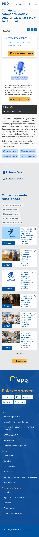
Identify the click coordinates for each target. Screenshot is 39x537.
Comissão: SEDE (29, 151)
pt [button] (25, 4)
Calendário (8, 503)
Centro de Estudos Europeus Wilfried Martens (19, 428)
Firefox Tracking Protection (19, 99)
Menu (18, 4)
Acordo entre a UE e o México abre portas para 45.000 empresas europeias (27, 319)
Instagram (21, 402)
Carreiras (7, 461)
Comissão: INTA (11, 156)
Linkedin (8, 402)
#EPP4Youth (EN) (11, 435)
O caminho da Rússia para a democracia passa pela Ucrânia (26, 300)
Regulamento (9, 482)
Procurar (35, 4)
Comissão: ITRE (10, 151)
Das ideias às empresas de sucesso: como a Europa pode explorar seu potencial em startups (27, 235)
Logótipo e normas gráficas (15, 446)
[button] (35, 109)
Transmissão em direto (13, 513)
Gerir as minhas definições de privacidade (20, 477)
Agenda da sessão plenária (14, 497)
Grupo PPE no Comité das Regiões (17, 422)
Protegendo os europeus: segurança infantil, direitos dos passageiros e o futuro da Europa (27, 279)
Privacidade (8, 471)
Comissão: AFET (29, 156)
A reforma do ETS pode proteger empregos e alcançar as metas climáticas (26, 257)
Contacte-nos (9, 466)
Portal (6, 492)
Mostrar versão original (23, 53)
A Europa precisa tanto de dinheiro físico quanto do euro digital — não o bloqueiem (27, 339)
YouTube (29, 397)
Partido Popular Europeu (14, 416)
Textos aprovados (11, 508)
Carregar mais (21, 361)
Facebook (9, 397)
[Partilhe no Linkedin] (35, 29)
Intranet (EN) (9, 440)
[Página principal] (6, 4)
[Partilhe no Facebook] (28, 29)
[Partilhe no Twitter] (32, 29)
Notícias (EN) (9, 455)
